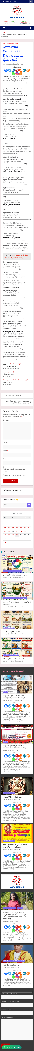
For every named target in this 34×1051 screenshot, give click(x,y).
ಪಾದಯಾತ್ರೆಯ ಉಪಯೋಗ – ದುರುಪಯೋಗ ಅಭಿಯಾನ (17, 603)
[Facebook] (6, 70)
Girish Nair (18, 700)
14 (21, 528)
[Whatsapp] (13, 73)
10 (5, 528)
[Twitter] (9, 70)
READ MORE (8, 552)
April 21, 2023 (7, 921)
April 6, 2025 (7, 750)
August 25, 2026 (8, 634)
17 (5, 532)
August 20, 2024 (8, 850)
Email (5, 451)
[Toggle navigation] (3, 28)
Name (5, 443)
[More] (20, 73)
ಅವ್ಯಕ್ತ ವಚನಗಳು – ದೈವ (9, 372)
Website (5, 459)
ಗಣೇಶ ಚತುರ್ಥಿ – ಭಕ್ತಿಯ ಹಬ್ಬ (12, 797)
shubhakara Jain (18, 64)
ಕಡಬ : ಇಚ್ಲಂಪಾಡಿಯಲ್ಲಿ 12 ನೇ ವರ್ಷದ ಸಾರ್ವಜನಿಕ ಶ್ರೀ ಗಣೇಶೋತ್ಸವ (15, 846)
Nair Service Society (11, 965)
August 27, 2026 (8, 578)
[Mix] (28, 70)
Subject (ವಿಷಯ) (6, 1010)
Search (29, 505)
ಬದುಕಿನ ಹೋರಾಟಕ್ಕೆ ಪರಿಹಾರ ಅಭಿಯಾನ (12, 571)
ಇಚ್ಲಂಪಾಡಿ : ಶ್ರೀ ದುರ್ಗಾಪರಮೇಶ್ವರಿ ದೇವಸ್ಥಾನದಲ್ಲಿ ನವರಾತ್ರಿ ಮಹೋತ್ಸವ (14, 697)
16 (29, 528)
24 (5, 535)
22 (25, 532)
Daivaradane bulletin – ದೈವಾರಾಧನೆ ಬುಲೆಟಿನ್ (16, 380)
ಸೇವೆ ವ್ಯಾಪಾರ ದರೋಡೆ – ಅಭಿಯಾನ (14, 659)
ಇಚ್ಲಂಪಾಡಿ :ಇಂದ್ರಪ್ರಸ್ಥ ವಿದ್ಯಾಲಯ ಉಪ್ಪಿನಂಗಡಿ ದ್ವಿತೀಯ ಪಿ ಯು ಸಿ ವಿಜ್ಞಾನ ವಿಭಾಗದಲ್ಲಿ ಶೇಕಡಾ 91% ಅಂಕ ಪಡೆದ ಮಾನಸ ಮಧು (15, 915)
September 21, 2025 (9, 700)
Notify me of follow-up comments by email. (15, 470)
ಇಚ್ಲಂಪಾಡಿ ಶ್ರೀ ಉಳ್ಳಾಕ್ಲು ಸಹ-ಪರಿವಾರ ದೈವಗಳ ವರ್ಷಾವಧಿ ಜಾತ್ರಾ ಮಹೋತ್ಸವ (15, 747)
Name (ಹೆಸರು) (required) (9, 994)
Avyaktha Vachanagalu (14, 364)
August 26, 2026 (8, 607)
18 (9, 532)
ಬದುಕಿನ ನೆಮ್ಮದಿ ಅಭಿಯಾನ (9, 627)
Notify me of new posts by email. (15, 476)
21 (21, 532)
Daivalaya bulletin (10, 44)
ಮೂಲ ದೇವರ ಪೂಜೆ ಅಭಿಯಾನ (13, 395)
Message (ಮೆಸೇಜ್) (7, 1018)
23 (29, 532)
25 (9, 535)
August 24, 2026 (8, 661)
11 (9, 528)
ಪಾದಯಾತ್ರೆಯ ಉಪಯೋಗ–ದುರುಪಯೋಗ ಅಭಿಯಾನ (15, 598)
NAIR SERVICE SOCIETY (9, 908)
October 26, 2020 (8, 968)
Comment (6, 420)
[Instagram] (17, 73)
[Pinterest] (17, 70)
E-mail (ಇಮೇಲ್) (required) (10, 1002)
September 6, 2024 (8, 800)
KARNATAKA (6, 961)
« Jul (4, 543)
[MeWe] (24, 70)
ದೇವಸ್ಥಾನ (5, 691)
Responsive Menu (31, 1)
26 (13, 535)
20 (17, 532)
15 (25, 528)
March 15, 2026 (7, 64)
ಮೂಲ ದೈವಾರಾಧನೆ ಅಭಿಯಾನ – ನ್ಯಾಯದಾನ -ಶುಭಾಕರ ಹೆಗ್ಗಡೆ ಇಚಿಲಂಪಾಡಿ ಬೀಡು (17, 402)
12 (13, 528)
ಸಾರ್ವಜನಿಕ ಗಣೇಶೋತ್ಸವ (8, 793)
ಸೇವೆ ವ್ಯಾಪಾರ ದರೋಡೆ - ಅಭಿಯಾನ (11, 655)
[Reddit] (20, 70)
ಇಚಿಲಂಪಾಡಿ (20, 908)
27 (17, 535)
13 (17, 528)
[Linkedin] (13, 70)
